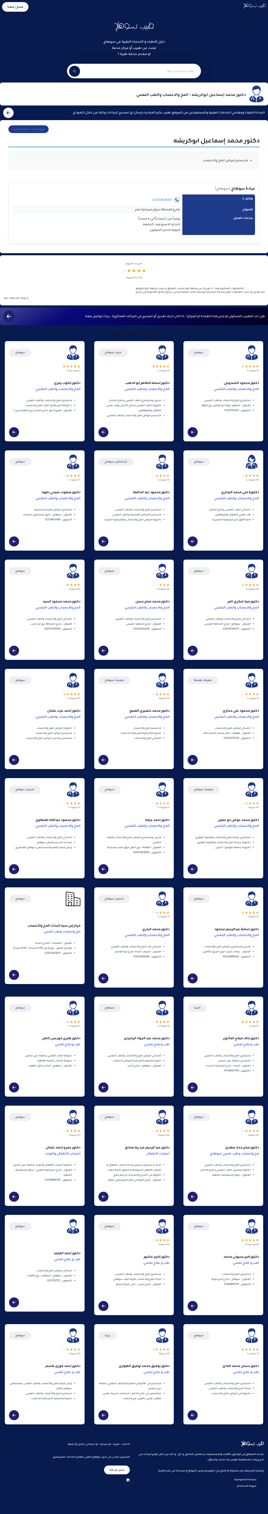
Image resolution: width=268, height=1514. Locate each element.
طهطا (198, 680)
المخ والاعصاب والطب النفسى (28, 129)
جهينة (208, 680)
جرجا (118, 352)
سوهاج (222, 189)
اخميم (30, 789)
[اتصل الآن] (177, 200)
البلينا (197, 1008)
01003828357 (162, 200)
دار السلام (121, 462)
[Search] (74, 71)
